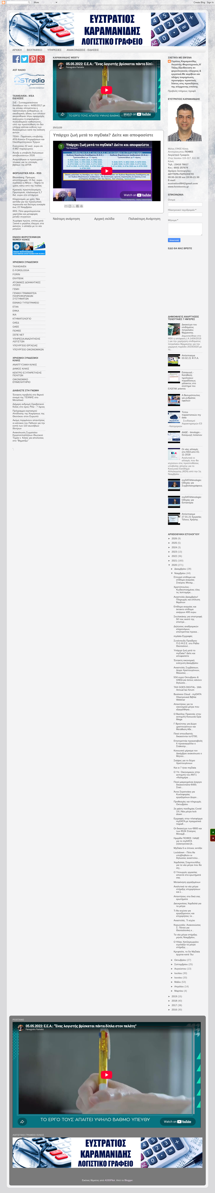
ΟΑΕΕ (16, 327)
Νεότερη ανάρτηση (66, 218)
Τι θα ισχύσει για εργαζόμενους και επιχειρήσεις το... (184, 913)
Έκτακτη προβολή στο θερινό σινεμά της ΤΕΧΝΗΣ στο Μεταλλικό (28, 397)
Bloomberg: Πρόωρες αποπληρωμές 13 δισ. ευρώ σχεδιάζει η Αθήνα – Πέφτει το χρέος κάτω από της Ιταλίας (28, 181)
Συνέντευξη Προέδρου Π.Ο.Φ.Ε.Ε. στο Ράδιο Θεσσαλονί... (186, 643)
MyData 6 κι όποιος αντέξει (188, 848)
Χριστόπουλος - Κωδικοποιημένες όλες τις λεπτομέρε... (187, 590)
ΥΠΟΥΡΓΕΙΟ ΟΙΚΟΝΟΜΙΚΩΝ (28, 349)
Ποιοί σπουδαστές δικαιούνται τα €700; (186, 735)
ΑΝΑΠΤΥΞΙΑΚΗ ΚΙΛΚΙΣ (25, 364)
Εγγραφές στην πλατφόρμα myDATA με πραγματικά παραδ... (188, 821)
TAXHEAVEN (19, 266)
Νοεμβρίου (180, 573)
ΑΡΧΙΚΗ (17, 49)
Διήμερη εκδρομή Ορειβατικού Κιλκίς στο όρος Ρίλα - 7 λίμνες (29, 405)
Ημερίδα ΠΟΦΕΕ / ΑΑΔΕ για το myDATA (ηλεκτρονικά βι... (186, 841)
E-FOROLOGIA (21, 270)
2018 (175, 1001)
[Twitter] (24, 62)
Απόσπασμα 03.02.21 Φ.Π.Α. (190, 356)
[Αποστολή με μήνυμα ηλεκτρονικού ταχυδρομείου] (66, 206)
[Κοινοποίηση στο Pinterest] (81, 206)
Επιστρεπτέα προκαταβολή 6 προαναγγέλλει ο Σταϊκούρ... (188, 744)
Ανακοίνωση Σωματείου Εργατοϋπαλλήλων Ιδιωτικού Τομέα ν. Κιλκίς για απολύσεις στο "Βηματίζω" (28, 436)
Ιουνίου (178, 977)
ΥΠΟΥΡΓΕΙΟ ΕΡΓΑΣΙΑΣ (25, 345)
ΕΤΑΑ (15, 307)
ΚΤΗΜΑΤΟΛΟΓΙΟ (22, 318)
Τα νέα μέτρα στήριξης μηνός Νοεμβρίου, (185, 936)
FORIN (16, 274)
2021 (175, 560)
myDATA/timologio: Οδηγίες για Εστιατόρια (192, 500)
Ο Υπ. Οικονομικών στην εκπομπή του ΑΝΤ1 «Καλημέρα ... (187, 775)
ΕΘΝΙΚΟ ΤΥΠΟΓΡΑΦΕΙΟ (26, 303)
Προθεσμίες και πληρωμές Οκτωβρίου (187, 803)
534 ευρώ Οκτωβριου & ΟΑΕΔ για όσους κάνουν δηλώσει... (188, 680)
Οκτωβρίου (180, 960)
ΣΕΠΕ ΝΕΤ (18, 335)
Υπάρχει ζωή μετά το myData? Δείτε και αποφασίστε (184, 653)
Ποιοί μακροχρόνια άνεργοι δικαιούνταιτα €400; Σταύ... (188, 785)
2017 (175, 1005)
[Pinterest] (33, 62)
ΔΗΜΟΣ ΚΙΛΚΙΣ (21, 368)
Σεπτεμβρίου (181, 964)
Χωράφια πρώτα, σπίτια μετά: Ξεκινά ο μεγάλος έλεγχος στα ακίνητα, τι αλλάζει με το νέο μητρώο (28, 224)
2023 (175, 552)
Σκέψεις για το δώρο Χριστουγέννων (184, 761)
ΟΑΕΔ (16, 322)
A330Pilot (110, 1180)
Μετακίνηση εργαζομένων (187, 882)
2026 (175, 538)
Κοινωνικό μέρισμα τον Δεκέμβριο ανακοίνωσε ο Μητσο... (188, 753)
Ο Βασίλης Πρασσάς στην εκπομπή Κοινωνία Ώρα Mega (187, 717)
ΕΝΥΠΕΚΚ (18, 278)
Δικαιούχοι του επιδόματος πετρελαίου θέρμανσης (189, 328)
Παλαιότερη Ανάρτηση (144, 218)
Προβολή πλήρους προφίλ (182, 91)
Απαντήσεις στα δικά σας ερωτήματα (187, 897)
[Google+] (41, 62)
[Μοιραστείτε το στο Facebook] (77, 206)
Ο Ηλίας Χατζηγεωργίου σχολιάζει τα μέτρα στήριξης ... (186, 945)
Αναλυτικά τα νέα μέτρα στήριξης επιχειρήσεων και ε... (187, 889)
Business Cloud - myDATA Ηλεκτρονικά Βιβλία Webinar (187, 697)
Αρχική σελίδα (104, 218)
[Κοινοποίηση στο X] (73, 206)
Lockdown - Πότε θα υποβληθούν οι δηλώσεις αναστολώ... (187, 855)
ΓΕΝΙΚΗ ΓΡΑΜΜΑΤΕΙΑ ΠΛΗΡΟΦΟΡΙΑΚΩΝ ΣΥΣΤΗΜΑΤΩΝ (24, 296)
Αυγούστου (180, 968)
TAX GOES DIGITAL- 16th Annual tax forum (187, 688)
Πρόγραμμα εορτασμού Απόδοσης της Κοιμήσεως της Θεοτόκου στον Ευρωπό (29, 413)
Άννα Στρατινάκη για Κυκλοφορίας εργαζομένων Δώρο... (186, 794)
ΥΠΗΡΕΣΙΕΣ (54, 49)
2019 (175, 996)
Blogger (128, 1180)
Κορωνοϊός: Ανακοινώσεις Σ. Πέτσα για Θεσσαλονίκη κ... (187, 928)
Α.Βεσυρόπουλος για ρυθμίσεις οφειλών (191, 398)
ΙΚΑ (14, 314)
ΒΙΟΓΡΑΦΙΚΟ (34, 49)
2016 (175, 1009)
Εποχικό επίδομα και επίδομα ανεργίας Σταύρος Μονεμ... (184, 580)
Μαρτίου (179, 991)
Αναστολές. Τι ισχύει (184, 920)
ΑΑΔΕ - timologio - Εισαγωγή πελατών (192, 433)
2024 (175, 547)
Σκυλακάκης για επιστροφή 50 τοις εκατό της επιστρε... (188, 619)
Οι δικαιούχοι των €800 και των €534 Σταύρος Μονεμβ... (188, 831)
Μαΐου (178, 982)
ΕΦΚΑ (16, 311)
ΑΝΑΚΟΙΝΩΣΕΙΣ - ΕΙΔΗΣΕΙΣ (83, 49)
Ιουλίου (178, 973)
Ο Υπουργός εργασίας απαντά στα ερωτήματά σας (187, 875)
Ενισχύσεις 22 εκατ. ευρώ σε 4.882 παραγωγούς (28, 147)
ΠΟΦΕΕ (17, 331)
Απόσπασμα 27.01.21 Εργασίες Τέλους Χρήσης (191, 517)
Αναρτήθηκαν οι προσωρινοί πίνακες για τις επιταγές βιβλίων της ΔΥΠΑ (27, 162)
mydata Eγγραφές (183, 636)
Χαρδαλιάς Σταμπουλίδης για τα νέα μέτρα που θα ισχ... (188, 865)
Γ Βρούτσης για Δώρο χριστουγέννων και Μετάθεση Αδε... (185, 726)
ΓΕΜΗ (16, 289)
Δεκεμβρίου (180, 569)
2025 (175, 543)
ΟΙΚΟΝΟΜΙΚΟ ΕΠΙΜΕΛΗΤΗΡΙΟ (21, 380)
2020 (175, 565)
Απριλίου (179, 986)
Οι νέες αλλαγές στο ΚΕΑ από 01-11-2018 (191, 452)
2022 (175, 556)
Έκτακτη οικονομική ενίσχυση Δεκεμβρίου (186, 661)
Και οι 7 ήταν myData (185, 767)
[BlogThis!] (70, 206)
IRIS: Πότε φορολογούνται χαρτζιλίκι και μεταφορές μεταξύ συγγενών (26, 214)
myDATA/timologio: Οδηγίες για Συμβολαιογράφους (192, 483)
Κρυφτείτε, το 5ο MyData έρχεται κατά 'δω (187, 953)
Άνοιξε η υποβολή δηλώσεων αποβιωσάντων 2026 (28, 154)
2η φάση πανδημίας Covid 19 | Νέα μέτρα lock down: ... (187, 811)
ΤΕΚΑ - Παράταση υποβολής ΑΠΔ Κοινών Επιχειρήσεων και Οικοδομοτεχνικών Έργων (28, 139)
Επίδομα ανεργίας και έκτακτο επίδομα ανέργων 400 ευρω (185, 609)
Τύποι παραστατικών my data (191, 415)
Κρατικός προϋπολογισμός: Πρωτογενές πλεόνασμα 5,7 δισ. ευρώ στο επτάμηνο (27, 192)
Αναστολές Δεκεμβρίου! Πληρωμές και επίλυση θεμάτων (187, 600)
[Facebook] (16, 62)
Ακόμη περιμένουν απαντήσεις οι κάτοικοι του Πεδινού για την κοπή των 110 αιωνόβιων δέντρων (29, 424)
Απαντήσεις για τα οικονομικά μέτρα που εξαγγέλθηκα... (186, 707)
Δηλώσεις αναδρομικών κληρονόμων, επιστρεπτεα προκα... (186, 629)
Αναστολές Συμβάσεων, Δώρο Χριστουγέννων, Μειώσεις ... (187, 670)
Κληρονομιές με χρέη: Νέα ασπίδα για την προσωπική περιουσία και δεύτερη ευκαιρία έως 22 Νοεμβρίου (29, 203)
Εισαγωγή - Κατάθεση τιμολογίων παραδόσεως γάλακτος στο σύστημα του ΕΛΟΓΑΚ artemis (182, 380)
